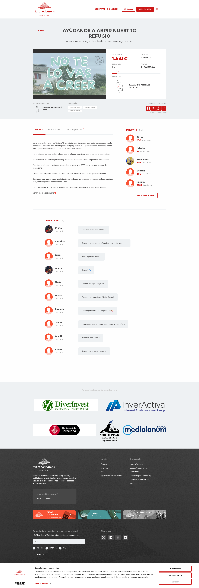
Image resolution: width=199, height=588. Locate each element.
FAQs (39, 499)
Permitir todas (175, 569)
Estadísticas (134, 472)
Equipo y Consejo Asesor (139, 468)
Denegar (175, 582)
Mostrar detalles (41, 583)
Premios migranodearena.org (140, 476)
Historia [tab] (39, 129)
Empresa (53, 548)
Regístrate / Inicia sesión (106, 9)
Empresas (104, 468)
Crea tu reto (145, 9)
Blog (131, 483)
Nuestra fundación (136, 464)
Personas (104, 464)
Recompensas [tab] (75, 129)
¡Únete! (40, 554)
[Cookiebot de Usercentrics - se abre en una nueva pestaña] (19, 583)
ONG (102, 472)
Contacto (48, 499)
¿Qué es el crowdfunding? (139, 479)
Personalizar (174, 575)
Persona (40, 548)
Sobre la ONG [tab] (55, 129)
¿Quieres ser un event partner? (112, 476)
